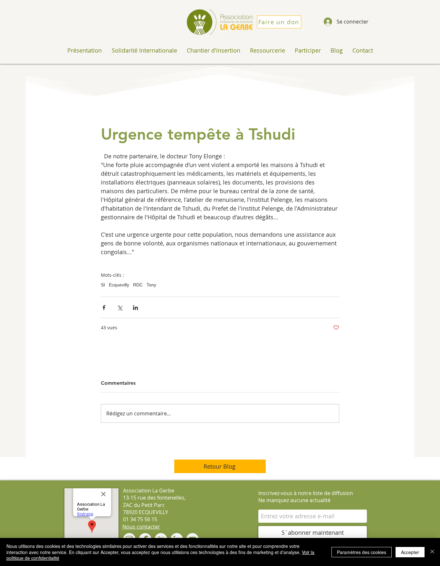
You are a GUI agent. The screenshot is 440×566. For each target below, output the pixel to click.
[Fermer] (432, 552)
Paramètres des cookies (361, 552)
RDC (138, 284)
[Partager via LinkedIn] (135, 307)
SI (103, 284)
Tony (151, 284)
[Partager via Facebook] (104, 307)
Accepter (410, 552)
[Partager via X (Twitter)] (120, 307)
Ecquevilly (119, 284)
